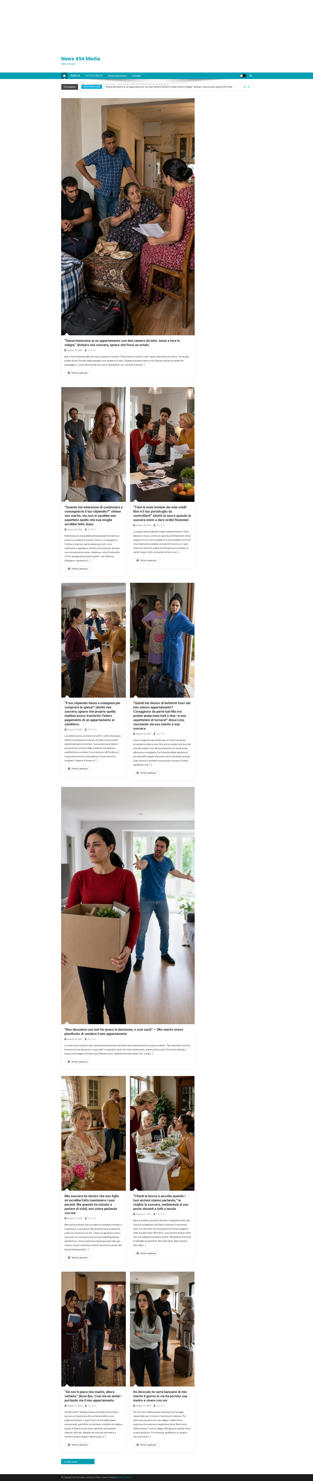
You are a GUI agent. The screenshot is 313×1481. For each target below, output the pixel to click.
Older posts (71, 1461)
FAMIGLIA (75, 75)
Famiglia (136, 75)
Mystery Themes (123, 1477)
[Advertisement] (156, 24)
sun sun (91, 350)
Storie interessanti (117, 75)
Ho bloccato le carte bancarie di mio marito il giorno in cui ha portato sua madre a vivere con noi (160, 1396)
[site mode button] (243, 75)
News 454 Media (80, 59)
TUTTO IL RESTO (94, 75)
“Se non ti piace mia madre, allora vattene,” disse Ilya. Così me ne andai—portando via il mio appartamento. (93, 1396)
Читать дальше (79, 373)
